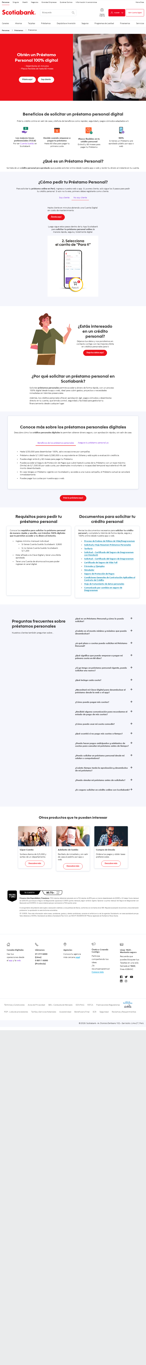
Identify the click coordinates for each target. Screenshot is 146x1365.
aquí (78, 957)
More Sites (140, 2)
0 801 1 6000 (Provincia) (41, 962)
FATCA (90, 1005)
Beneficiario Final (82, 1012)
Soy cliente (46, 80)
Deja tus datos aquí (95, 353)
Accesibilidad (65, 1012)
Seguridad (104, 1012)
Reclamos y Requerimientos (124, 1012)
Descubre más (34, 864)
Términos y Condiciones (14, 1005)
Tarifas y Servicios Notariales (43, 1012)
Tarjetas (31, 23)
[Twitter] (126, 977)
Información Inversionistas (86, 2)
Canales (5, 23)
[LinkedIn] (121, 981)
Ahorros (18, 23)
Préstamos (46, 23)
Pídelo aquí (27, 80)
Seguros (85, 23)
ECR (94, 1012)
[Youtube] (131, 977)
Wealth (25, 2)
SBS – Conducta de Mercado (60, 1005)
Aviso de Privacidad (36, 1005)
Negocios (34, 2)
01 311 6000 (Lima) (41, 955)
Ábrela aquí (56, 217)
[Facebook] (121, 977)
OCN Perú (80, 1005)
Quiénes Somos (66, 2)
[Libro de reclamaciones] (128, 1007)
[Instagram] (126, 981)
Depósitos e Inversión (66, 23)
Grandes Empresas (49, 2)
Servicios (140, 23)
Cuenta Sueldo (27, 144)
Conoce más (98, 972)
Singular (16, 2)
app (10, 961)
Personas (5, 2)
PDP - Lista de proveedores (16, 1012)
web (19, 961)
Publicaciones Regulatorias (108, 1005)
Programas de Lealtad (104, 23)
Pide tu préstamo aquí (73, 498)
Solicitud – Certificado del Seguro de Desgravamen (109, 559)
